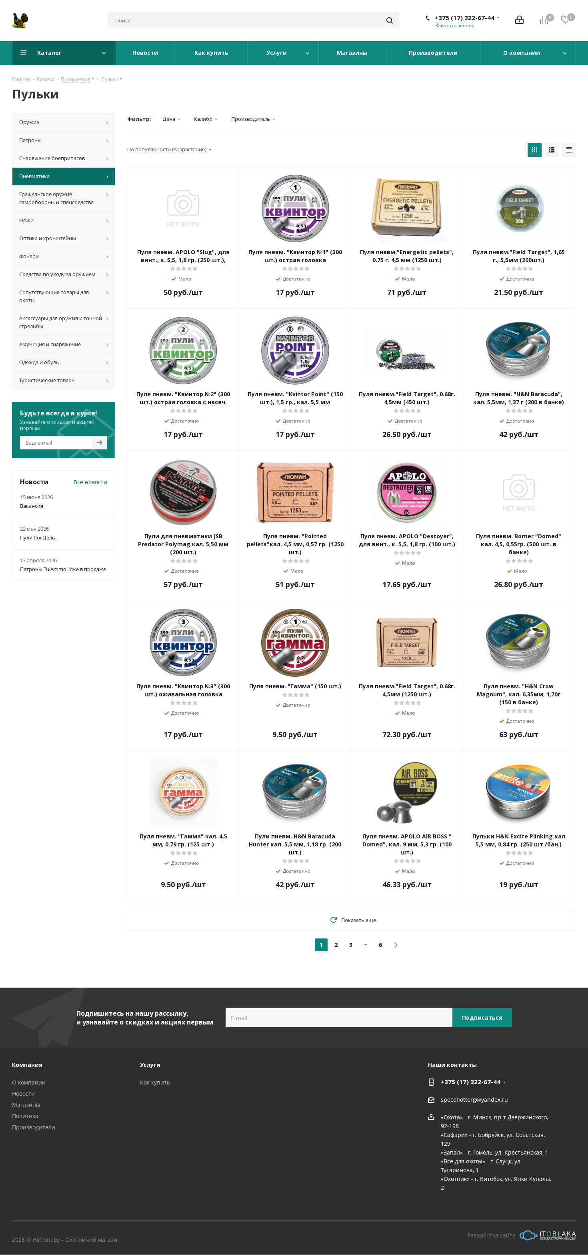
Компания (27, 1065)
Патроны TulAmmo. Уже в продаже (63, 569)
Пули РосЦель (37, 537)
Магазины (26, 1105)
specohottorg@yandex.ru (474, 1099)
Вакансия (31, 505)
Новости (23, 1093)
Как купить (155, 1082)
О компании (29, 1082)
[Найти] (389, 20)
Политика (25, 1116)
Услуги (150, 1065)
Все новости (90, 482)
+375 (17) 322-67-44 (464, 18)
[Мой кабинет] (519, 20)
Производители (33, 1127)
